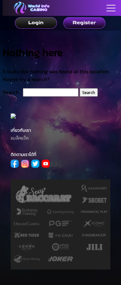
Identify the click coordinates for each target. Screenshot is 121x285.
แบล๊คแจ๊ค (19, 138)
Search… (12, 92)
